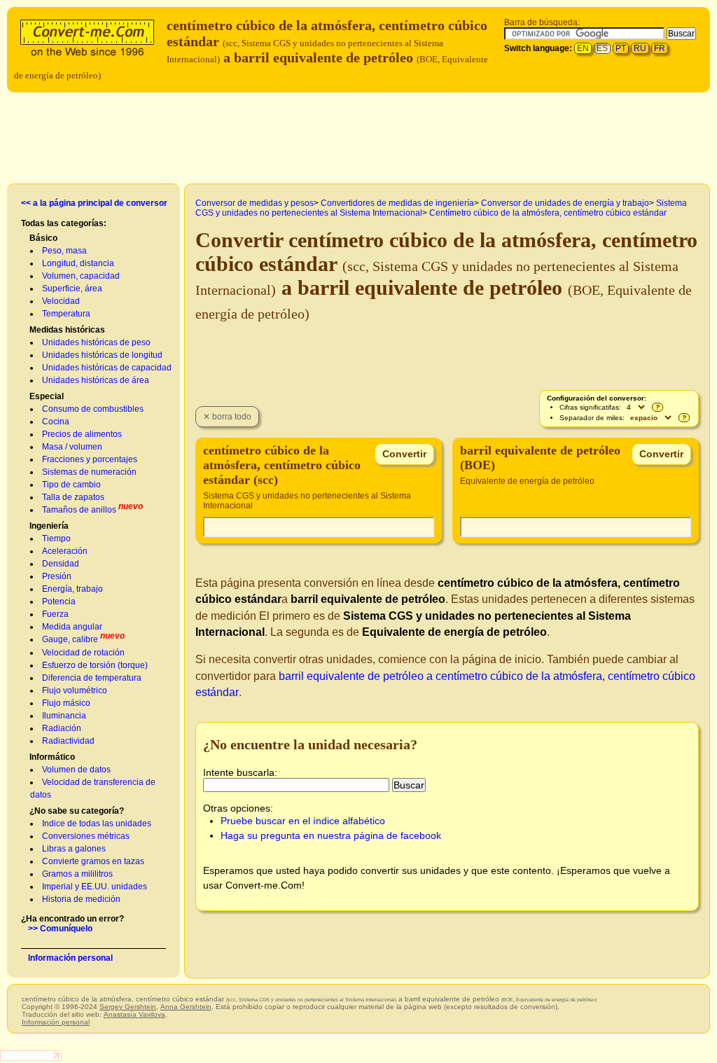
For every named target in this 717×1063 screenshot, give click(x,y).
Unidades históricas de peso (96, 342)
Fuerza (55, 614)
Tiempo (56, 538)
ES (602, 48)
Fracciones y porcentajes (89, 459)
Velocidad (61, 301)
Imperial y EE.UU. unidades (94, 886)
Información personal (70, 958)
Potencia (59, 601)
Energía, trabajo (72, 589)
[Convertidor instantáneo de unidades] (90, 36)
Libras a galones (74, 849)
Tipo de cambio (71, 484)
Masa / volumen (72, 447)
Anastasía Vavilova (134, 1014)
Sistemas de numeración (89, 472)
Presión (56, 576)
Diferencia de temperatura (91, 678)
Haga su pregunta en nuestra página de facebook (331, 835)
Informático (52, 757)
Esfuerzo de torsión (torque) (95, 665)
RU (640, 48)
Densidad (60, 564)
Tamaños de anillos (79, 510)
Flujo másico (66, 703)
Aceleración (65, 551)
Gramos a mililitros (77, 874)
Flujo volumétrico (74, 690)
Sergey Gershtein (127, 1006)
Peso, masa (64, 251)
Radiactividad (68, 741)
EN (583, 48)
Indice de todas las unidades (96, 823)
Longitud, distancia (78, 263)
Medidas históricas (67, 330)
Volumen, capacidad (81, 276)
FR (659, 48)
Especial (46, 396)
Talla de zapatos (73, 497)
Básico (43, 238)
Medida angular (72, 627)
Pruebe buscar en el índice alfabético (303, 820)
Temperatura (66, 314)
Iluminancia (64, 716)
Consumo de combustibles (93, 409)
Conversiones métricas (86, 836)
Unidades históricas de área (95, 380)
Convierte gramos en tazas (93, 861)
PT (620, 48)
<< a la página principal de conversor (94, 203)
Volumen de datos (76, 769)
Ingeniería (49, 526)
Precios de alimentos (82, 434)
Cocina (55, 421)
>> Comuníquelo (60, 928)
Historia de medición (81, 899)
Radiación (61, 728)
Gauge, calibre (70, 639)
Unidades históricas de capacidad (107, 368)
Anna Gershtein (185, 1006)
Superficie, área (72, 288)
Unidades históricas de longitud (102, 355)
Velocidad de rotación (83, 653)
